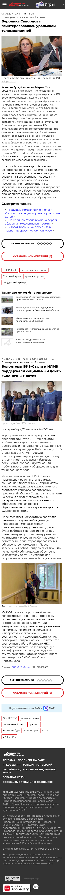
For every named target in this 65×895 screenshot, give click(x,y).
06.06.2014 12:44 (11, 13)
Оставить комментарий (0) (32, 256)
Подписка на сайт (31, 760)
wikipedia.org (9, 81)
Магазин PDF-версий (37, 764)
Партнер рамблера (31, 879)
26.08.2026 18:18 (11, 358)
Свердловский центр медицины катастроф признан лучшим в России (38, 298)
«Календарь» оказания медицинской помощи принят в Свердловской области (37, 309)
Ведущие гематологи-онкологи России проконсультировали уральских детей (32, 213)
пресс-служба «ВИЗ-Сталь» (18, 423)
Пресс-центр (11, 764)
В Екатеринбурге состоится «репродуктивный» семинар (30, 340)
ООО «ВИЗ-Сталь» (21, 667)
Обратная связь (14, 777)
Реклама (9, 760)
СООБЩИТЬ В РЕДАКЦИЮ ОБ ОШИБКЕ (27, 782)
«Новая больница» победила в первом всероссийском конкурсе (28, 228)
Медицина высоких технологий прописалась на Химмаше (32, 319)
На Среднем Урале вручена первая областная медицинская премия (31, 222)
